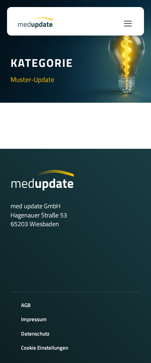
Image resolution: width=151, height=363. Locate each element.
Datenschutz (35, 334)
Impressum (34, 319)
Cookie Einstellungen (44, 348)
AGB (26, 305)
